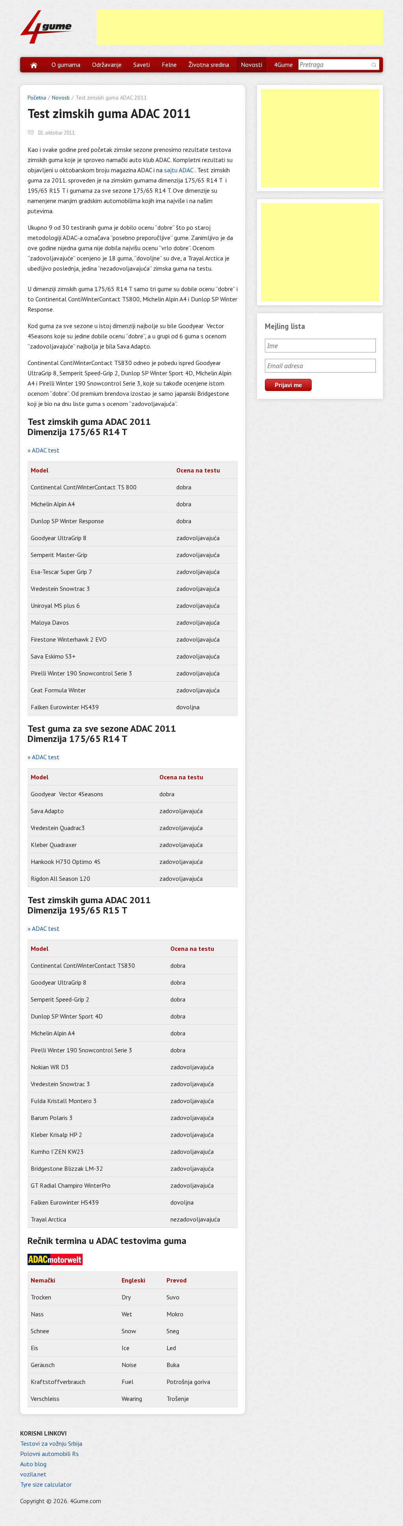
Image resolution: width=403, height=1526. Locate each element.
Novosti (251, 64)
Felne (169, 64)
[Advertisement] (239, 27)
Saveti (141, 64)
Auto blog (33, 1464)
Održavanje (107, 64)
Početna (37, 97)
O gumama (66, 64)
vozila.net (33, 1474)
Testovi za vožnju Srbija (51, 1443)
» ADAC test (43, 450)
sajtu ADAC (179, 170)
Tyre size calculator (46, 1484)
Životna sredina (209, 64)
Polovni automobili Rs (49, 1454)
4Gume (283, 64)
